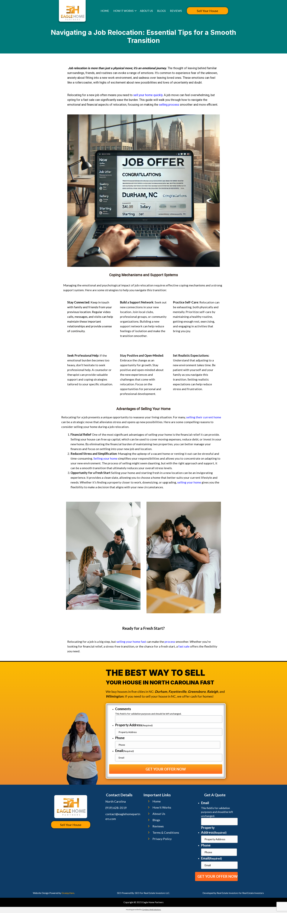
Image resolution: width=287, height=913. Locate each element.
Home (105, 10)
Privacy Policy (162, 839)
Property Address (134, 725)
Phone (120, 738)
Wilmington (114, 696)
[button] (135, 10)
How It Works (123, 10)
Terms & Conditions (165, 832)
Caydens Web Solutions (151, 909)
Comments (123, 709)
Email (124, 751)
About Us (146, 10)
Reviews (176, 10)
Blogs (161, 10)
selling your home (189, 482)
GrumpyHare (68, 893)
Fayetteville (177, 691)
